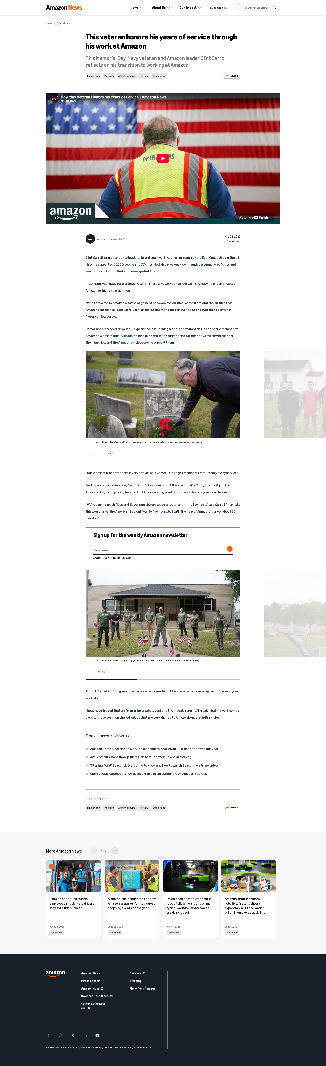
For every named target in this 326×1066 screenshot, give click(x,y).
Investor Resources (94, 996)
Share (234, 75)
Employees (93, 75)
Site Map (135, 981)
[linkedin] (87, 1035)
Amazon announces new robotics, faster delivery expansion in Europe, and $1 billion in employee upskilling (245, 905)
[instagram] (63, 1035)
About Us (159, 7)
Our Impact (188, 7)
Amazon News (90, 973)
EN (88, 1008)
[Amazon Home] (64, 7)
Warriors (109, 75)
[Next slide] (110, 453)
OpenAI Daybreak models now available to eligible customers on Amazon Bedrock (148, 773)
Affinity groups (126, 75)
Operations (63, 23)
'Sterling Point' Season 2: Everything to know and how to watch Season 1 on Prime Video (154, 765)
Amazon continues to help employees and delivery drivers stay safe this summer (71, 903)
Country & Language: (93, 1003)
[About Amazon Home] (55, 974)
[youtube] (99, 1035)
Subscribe (216, 8)
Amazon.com (90, 988)
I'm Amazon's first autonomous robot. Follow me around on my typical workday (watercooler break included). (188, 905)
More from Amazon (143, 988)
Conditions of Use (70, 1047)
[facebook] (50, 1035)
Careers (135, 973)
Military (144, 75)
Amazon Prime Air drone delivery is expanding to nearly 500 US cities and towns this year (154, 748)
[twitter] (75, 1035)
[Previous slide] (91, 453)
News (134, 7)
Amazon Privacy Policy (104, 557)
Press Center (90, 981)
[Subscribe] (230, 549)
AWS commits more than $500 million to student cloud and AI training (140, 757)
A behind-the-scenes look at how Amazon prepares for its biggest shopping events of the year (132, 903)
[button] (141, 8)
